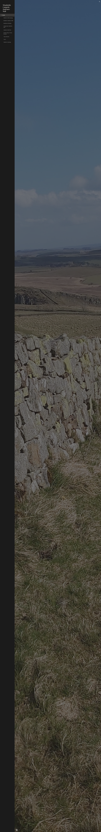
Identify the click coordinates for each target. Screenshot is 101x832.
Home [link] (3, 15)
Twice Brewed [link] (6, 36)
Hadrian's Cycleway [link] (7, 42)
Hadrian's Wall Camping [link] (8, 17)
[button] (99, 1)
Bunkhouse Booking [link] (7, 23)
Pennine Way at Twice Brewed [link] (8, 33)
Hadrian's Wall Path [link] (7, 30)
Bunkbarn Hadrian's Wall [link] (8, 20)
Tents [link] (5, 39)
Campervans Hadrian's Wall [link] (8, 26)
